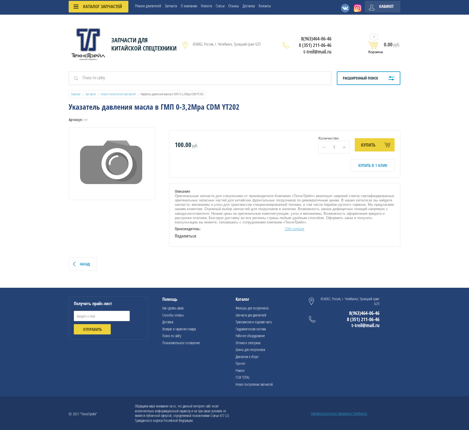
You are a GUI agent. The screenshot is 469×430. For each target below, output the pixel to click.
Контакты (265, 6)
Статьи (220, 6)
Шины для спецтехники (250, 349)
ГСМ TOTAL (243, 377)
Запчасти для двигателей (251, 315)
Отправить (92, 329)
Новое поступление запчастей (118, 93)
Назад (85, 264)
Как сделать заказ (172, 308)
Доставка (249, 6)
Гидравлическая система (251, 328)
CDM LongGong (294, 228)
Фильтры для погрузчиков (252, 308)
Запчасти (171, 6)
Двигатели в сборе (247, 356)
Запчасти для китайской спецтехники (144, 44)
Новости (206, 6)
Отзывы (233, 6)
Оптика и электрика (248, 342)
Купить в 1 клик (372, 165)
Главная (75, 93)
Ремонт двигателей (148, 6)
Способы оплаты (173, 315)
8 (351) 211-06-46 (315, 45)
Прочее (240, 363)
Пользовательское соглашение (181, 342)
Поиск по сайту (171, 335)
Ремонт (240, 370)
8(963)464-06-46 (316, 38)
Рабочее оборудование (250, 335)
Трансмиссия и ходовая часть (254, 321)
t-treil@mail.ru (317, 51)
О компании (189, 6)
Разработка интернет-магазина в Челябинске (339, 413)
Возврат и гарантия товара (179, 328)
